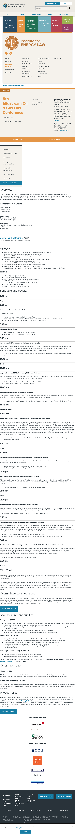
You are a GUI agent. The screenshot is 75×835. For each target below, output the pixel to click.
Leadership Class (27, 76)
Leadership (8, 73)
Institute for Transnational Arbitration (37, 818)
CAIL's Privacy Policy (23, 701)
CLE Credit (6, 158)
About (8, 810)
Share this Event (57, 139)
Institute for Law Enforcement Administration (8, 818)
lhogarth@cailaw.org (6, 661)
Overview (6, 150)
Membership (51, 3)
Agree (25, 831)
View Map (57, 120)
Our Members (9, 69)
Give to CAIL (64, 810)
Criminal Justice (55, 817)
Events (21, 810)
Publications (25, 58)
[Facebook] (6, 53)
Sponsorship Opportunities (7, 169)
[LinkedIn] (10, 53)
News (40, 76)
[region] (37, 829)
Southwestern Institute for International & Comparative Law (27, 819)
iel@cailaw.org (64, 130)
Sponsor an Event (18, 139)
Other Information (8, 174)
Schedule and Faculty (10, 154)
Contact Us (57, 58)
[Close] (72, 826)
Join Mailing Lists (64, 796)
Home (7, 58)
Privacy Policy (7, 178)
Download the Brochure (11, 238)
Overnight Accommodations (8, 163)
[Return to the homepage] (14, 6)
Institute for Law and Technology (46, 818)
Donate (64, 3)
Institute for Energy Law (16, 85)
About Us (8, 61)
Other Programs (65, 817)
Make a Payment (46, 796)
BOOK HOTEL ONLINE (9, 609)
